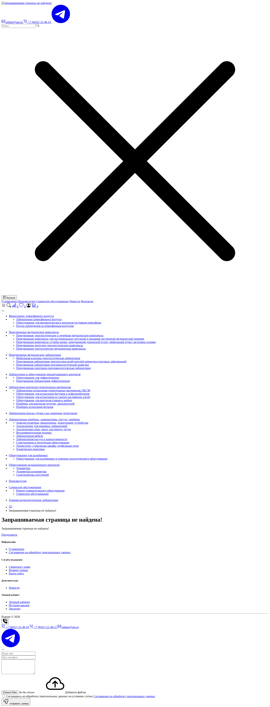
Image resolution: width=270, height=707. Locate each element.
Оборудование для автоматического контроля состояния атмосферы (58, 322)
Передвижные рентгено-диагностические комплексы (49, 345)
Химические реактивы (30, 449)
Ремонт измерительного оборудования (40, 490)
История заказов (19, 605)
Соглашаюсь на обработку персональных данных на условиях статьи (80, 696)
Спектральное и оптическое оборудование (42, 442)
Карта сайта (16, 573)
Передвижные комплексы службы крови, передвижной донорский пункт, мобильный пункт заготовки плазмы (86, 342)
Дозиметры (23, 468)
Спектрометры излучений (32, 474)
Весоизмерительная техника (34, 432)
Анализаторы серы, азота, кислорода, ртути (43, 429)
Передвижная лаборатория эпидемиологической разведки (52, 364)
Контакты (87, 301)
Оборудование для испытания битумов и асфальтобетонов (52, 393)
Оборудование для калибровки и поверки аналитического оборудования (61, 458)
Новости (74, 301)
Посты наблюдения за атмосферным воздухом (45, 325)
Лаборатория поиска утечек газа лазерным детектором (43, 413)
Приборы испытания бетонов (34, 407)
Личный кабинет (19, 602)
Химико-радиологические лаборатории (33, 500)
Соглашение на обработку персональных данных (40, 552)
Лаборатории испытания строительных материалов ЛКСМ (53, 390)
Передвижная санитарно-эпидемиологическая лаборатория (53, 368)
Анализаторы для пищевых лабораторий (41, 426)
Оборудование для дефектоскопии (37, 377)
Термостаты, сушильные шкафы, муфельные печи (47, 445)
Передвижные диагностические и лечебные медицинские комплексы (59, 335)
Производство (26, 301)
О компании (9, 301)
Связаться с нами (19, 566)
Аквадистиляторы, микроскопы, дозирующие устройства (52, 422)
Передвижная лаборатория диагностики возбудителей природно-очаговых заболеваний (71, 361)
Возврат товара (18, 570)
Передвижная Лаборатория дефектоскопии (43, 380)
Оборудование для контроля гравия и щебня (44, 400)
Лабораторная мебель (29, 435)
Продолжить (9, 534)
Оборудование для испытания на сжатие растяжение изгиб (53, 397)
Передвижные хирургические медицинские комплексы (51, 348)
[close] (2, 310)
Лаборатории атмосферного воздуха (39, 319)
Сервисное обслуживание (52, 301)
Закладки (14, 608)
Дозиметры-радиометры (31, 471)
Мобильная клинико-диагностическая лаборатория (48, 358)
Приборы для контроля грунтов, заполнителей (45, 403)
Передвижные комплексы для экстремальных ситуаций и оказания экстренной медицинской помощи (80, 338)
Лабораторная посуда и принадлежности (41, 439)
